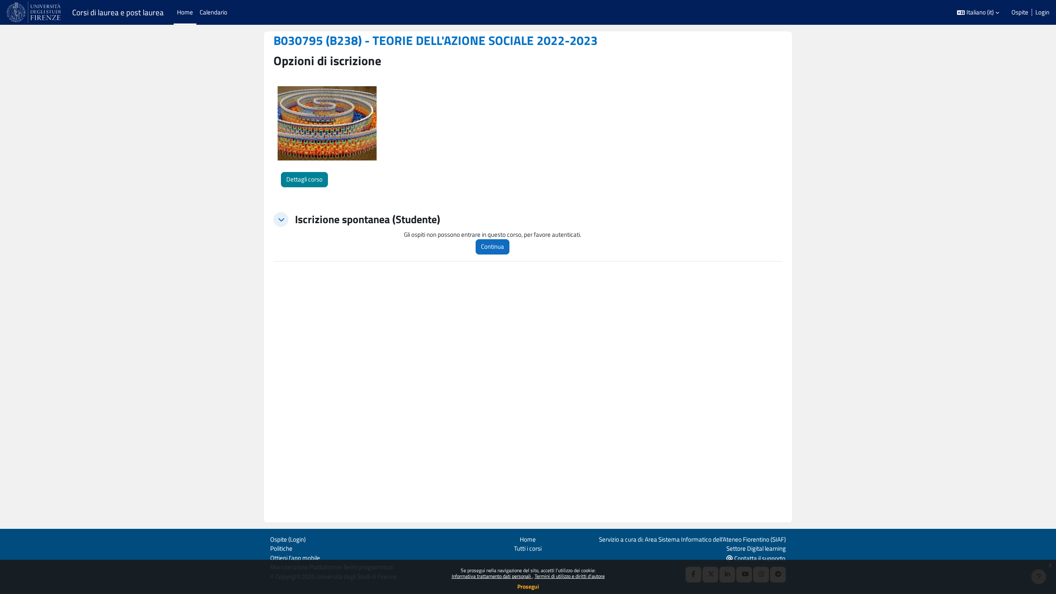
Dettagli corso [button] (304, 179)
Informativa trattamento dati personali (492, 576)
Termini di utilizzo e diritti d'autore (570, 576)
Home (528, 539)
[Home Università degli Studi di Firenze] (34, 12)
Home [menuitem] (185, 12)
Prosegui (528, 586)
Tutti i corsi (528, 548)
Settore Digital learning (756, 548)
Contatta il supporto (759, 558)
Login (1042, 12)
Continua (492, 246)
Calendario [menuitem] (213, 12)
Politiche (281, 548)
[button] (978, 12)
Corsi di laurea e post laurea (118, 12)
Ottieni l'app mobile (295, 558)
